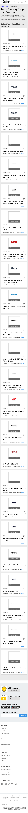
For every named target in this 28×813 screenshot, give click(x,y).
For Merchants (5, 733)
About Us (23, 797)
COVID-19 (16, 796)
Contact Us (4, 798)
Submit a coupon (5, 744)
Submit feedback (5, 747)
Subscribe (23, 715)
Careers (3, 730)
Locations (3, 758)
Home (2, 6)
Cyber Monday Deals (6, 772)
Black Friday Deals (6, 769)
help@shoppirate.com (6, 760)
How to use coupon (6, 742)
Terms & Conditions (14, 797)
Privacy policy (4, 797)
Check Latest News (14, 698)
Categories (8, 796)
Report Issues (14, 690)
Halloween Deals (5, 774)
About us (3, 728)
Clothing (7, 6)
